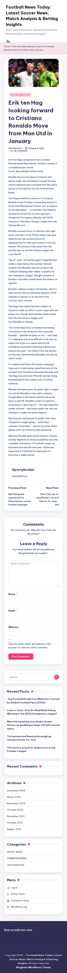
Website (13, 627)
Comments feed (20, 900)
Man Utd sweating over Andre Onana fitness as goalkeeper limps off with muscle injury (33, 725)
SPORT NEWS (15, 851)
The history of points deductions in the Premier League (31, 749)
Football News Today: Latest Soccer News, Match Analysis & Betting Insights (32, 15)
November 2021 (16, 816)
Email (12, 610)
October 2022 (15, 809)
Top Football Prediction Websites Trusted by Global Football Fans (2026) (33, 700)
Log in (14, 887)
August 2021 (14, 829)
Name (12, 594)
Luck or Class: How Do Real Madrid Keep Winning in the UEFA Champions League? (32, 712)
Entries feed (17, 893)
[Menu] (8, 41)
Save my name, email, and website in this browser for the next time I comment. (29, 646)
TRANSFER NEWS (16, 858)
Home (7, 46)
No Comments (20, 151)
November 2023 (16, 803)
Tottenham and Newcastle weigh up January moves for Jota (29, 738)
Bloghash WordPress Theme (33, 967)
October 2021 (15, 822)
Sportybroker (23, 470)
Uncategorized (20, 94)
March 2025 (14, 797)
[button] (19, 476)
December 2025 (16, 790)
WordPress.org (19, 906)
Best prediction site (18, 930)
